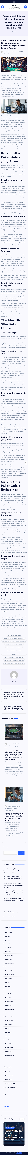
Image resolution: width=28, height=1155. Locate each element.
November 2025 (9, 967)
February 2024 (9, 1047)
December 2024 (9, 1009)
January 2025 (8, 1005)
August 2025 (8, 978)
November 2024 (9, 1013)
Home (14, 31)
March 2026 (8, 951)
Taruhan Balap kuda (10, 1083)
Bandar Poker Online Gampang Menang (14, 638)
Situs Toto (6, 1106)
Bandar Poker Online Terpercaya (14, 644)
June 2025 (7, 986)
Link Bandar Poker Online (14, 650)
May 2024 (7, 1036)
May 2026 (7, 944)
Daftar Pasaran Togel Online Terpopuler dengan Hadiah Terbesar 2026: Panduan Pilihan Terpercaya (13, 870)
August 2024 (8, 1024)
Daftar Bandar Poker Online (14, 647)
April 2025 (8, 994)
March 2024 (8, 1043)
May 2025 (7, 990)
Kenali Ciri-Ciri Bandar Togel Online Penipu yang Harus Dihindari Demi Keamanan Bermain (13, 878)
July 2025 (7, 982)
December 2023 (9, 1055)
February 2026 (9, 955)
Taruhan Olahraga (10, 1087)
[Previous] (21, 1119)
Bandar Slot (8, 1072)
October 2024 (9, 1017)
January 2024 (8, 1051)
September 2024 (9, 1020)
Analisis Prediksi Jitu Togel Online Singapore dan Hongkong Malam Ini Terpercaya (13, 885)
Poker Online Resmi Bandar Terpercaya (14, 657)
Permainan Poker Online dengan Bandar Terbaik (14, 654)
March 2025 (8, 997)
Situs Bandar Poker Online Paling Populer (14, 663)
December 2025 (9, 963)
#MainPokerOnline (16, 744)
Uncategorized (9, 1095)
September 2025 (9, 974)
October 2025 (9, 970)
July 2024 (7, 1028)
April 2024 (8, 1040)
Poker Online (11, 51)
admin (5, 51)
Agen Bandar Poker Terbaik (14, 635)
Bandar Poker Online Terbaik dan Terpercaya (14, 641)
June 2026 (8, 940)
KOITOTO (19, 1153)
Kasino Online (9, 1075)
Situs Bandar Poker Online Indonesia (14, 660)
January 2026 (8, 959)
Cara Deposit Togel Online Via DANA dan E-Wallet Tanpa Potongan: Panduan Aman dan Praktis (14, 892)
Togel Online (8, 1091)
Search (6, 847)
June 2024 (8, 1032)
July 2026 (7, 936)
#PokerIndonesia (9, 746)
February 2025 (9, 1001)
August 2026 (8, 932)
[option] (14, 1134)
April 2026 (8, 947)
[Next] (23, 1119)
